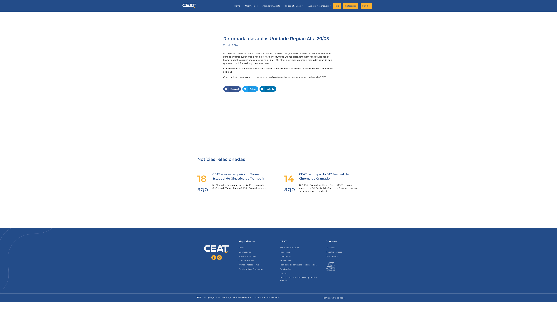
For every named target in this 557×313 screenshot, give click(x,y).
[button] (375, 5)
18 (202, 178)
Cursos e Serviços (293, 6)
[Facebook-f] (213, 257)
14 (289, 178)
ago (202, 189)
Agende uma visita (271, 6)
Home (237, 6)
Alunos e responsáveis (318, 6)
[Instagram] (219, 257)
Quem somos (251, 6)
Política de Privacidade (333, 298)
